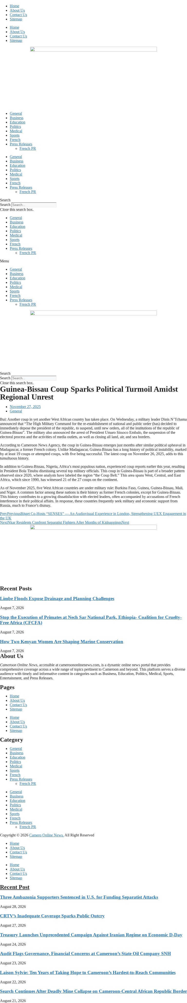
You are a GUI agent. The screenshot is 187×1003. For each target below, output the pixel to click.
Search (5, 205)
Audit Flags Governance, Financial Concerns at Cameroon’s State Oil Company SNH (85, 953)
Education (17, 122)
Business (16, 118)
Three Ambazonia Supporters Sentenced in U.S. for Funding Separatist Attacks (79, 897)
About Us (17, 10)
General (16, 113)
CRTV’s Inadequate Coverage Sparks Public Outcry (52, 915)
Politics (15, 126)
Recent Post (14, 887)
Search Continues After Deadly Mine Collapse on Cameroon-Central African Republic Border (93, 991)
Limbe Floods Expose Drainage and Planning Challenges (57, 598)
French (15, 140)
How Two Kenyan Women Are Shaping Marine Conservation (61, 641)
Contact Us (18, 15)
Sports (14, 135)
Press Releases (21, 144)
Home (14, 6)
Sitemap (16, 19)
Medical (16, 131)
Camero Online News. (46, 835)
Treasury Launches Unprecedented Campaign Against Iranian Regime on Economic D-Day (91, 934)
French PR (27, 148)
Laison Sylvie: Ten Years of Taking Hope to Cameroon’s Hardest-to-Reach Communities (88, 972)
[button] (93, 200)
